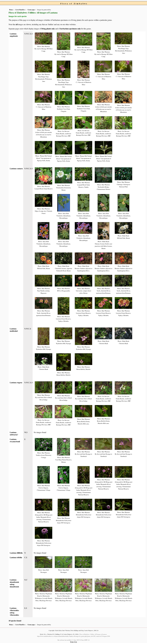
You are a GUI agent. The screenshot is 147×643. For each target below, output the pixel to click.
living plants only (48, 28)
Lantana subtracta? (14, 433)
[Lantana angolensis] (43, 38)
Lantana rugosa (16, 382)
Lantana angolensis (14, 34)
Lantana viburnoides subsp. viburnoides (14, 611)
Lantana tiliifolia (16, 552)
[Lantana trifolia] (43, 562)
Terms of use (73, 642)
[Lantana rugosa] (43, 387)
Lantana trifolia (16, 557)
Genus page (31, 10)
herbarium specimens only (70, 28)
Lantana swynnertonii (15, 440)
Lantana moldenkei (14, 329)
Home (11, 10)
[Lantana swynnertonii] (43, 444)
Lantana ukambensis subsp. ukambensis (14, 583)
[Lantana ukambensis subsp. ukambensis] (43, 585)
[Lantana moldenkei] (43, 336)
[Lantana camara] (43, 175)
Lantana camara (16, 168)
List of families (20, 10)
